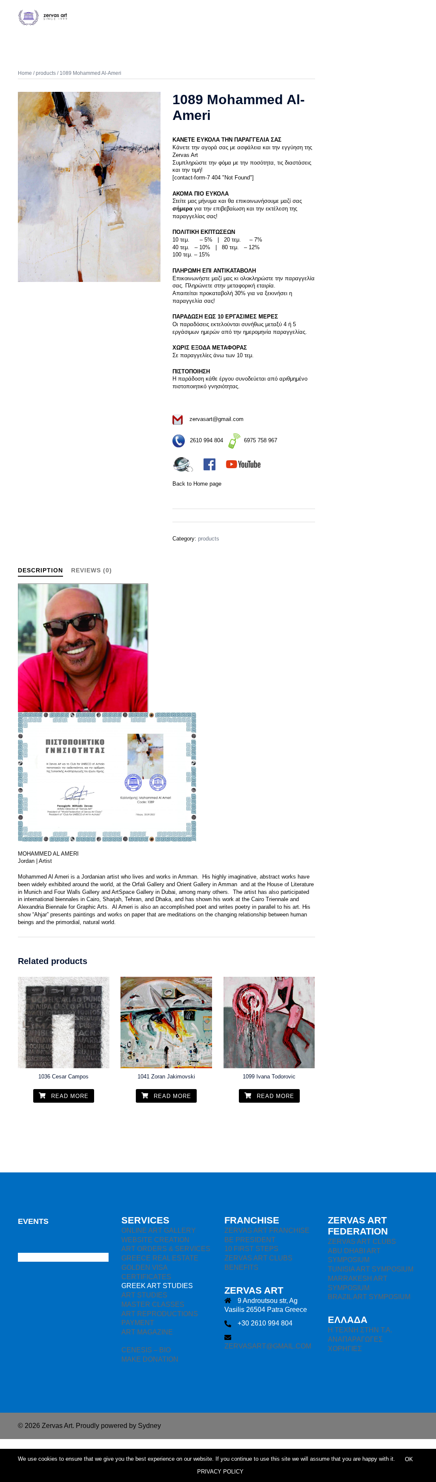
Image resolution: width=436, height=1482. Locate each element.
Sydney (149, 1425)
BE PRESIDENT (249, 1239)
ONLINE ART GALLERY (158, 1230)
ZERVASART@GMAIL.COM (267, 1346)
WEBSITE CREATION (155, 1239)
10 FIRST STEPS (251, 1248)
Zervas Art (185, 155)
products (46, 73)
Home (25, 73)
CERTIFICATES (146, 1276)
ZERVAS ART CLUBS (258, 1258)
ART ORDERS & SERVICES (165, 1248)
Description (40, 570)
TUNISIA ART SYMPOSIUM (370, 1269)
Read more (69, 1096)
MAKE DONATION (149, 1359)
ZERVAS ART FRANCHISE (267, 1230)
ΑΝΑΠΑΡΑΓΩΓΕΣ (355, 1339)
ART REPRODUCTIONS (159, 1313)
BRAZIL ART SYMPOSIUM (369, 1296)
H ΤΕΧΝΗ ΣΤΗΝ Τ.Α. (360, 1330)
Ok (409, 1459)
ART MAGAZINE (147, 1332)
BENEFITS (241, 1267)
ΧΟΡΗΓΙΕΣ (345, 1348)
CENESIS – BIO (146, 1350)
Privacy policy (220, 1471)
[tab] (40, 570)
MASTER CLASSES (152, 1304)
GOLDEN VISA (144, 1267)
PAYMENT (137, 1322)
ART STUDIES (144, 1295)
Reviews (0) (91, 570)
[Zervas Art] (80, 17)
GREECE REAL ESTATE (159, 1258)
